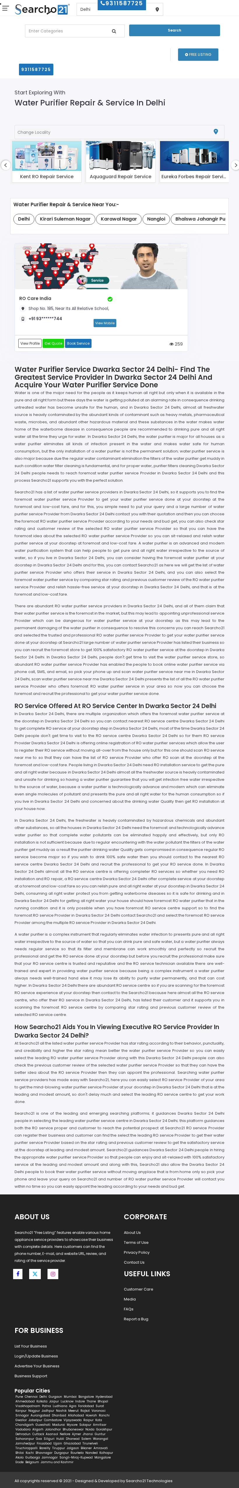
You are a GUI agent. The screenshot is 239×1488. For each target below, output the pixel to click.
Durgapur (61, 1453)
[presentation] (5, 165)
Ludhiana (60, 1406)
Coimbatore (53, 1420)
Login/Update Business (36, 1356)
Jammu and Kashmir (57, 1462)
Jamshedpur (25, 1443)
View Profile (30, 343)
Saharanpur (24, 1439)
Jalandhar (53, 1429)
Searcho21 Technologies (149, 1481)
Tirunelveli (90, 1443)
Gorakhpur (104, 1429)
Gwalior (21, 1420)
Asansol (52, 1434)
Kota (98, 1420)
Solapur (85, 1425)
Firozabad (44, 1443)
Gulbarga (32, 1457)
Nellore (65, 1434)
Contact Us (134, 1262)
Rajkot (85, 1411)
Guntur (100, 1434)
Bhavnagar (44, 1453)
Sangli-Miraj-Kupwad (76, 1457)
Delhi (43, 1397)
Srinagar (22, 1415)
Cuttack (38, 1434)
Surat (100, 1406)
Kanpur (21, 1411)
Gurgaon (55, 1397)
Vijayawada (73, 1420)
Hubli (60, 1439)
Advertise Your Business (37, 1366)
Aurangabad (40, 1415)
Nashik (61, 1411)
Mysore (72, 1425)
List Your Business (31, 1346)
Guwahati (43, 1425)
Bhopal (103, 1401)
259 (178, 344)
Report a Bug (136, 1319)
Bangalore (86, 1397)
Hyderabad (104, 1397)
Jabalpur (35, 1420)
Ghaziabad (72, 1443)
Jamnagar (50, 1457)
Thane (91, 1401)
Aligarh (37, 1429)
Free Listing (199, 54)
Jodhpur (48, 1411)
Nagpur (34, 1411)
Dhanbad (59, 1415)
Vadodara (23, 1429)
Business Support (31, 1376)
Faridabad (86, 1406)
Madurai (58, 1425)
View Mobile (105, 323)
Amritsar (99, 1425)
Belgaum (32, 1462)
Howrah (91, 1415)
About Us (132, 1232)
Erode (19, 1462)
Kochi (30, 1453)
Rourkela (77, 1453)
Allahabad (76, 1415)
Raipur (88, 1420)
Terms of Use (136, 1242)
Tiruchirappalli (26, 1448)
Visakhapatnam (27, 1406)
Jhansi (88, 1434)
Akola (19, 1457)
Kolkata (42, 1401)
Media (130, 1299)
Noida (89, 1429)
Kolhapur (106, 1453)
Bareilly (44, 1448)
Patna (46, 1406)
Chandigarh (24, 1425)
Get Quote (53, 343)
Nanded (91, 1453)
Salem (86, 1439)
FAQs (128, 1309)
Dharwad (73, 1439)
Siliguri (49, 1439)
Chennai (31, 1397)
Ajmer (76, 1434)
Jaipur (54, 1401)
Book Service (78, 343)
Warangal (100, 1439)
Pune (19, 1397)
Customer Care (138, 1289)
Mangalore (102, 1457)
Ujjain (57, 1443)
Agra (72, 1406)
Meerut (73, 1411)
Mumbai (70, 1397)
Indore (80, 1401)
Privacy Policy (137, 1252)
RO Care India (35, 298)
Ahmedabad (25, 1401)
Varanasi (99, 1411)
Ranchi (104, 1415)
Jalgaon (73, 1448)
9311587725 (36, 69)
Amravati (101, 1448)
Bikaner (86, 1448)
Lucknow (67, 1401)
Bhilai (19, 1453)
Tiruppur (58, 1448)
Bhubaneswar (73, 1429)
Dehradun (23, 1434)
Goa (39, 1439)
